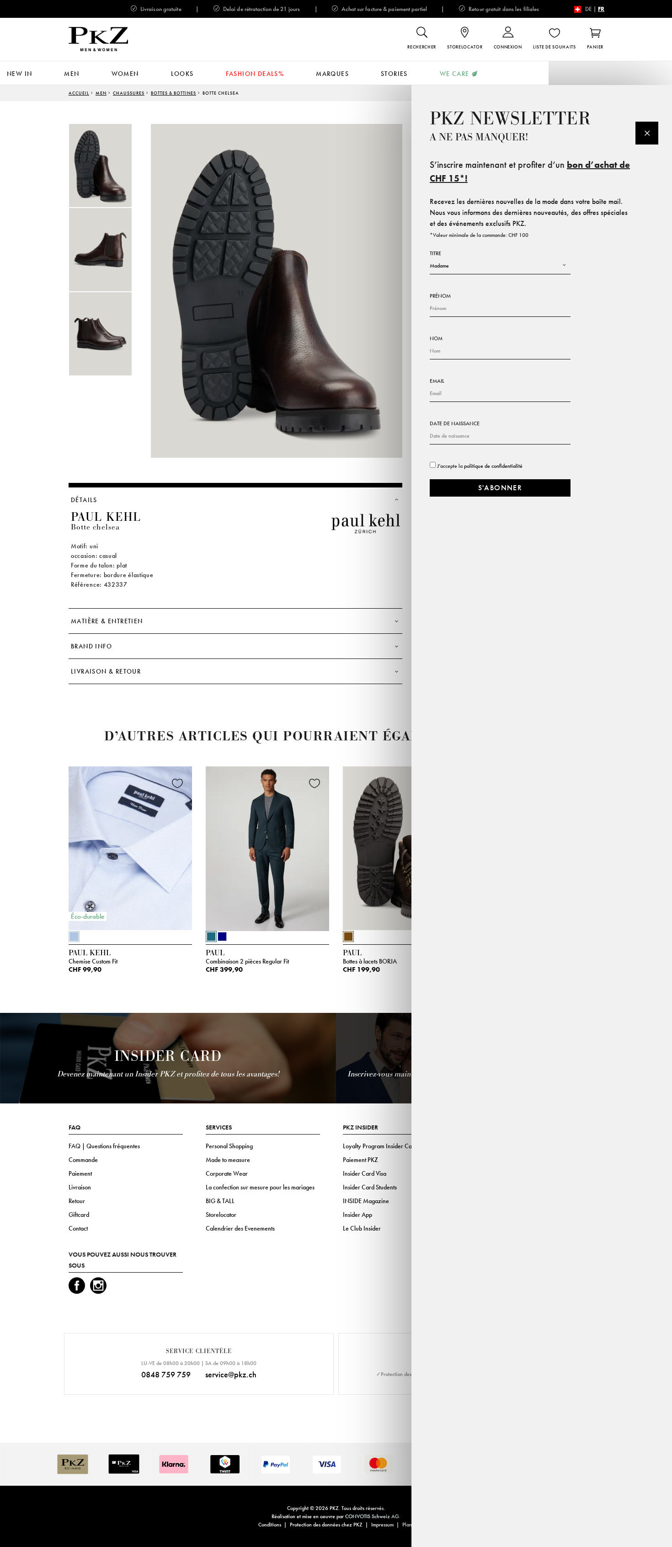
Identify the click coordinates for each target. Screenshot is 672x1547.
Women (125, 74)
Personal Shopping (229, 1146)
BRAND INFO (91, 646)
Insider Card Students (370, 1187)
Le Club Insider (362, 1228)
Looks (182, 74)
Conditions (269, 1524)
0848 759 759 (166, 1374)
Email (437, 381)
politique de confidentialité (493, 466)
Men (71, 74)
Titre (435, 253)
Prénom (440, 296)
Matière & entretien (107, 621)
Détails (84, 500)
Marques (332, 74)
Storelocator (221, 1214)
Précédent (45, 851)
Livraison (80, 1187)
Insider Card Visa (364, 1173)
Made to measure (228, 1160)
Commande (83, 1160)
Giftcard (79, 1214)
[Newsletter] (646, 133)
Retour (77, 1201)
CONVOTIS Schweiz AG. (372, 1516)
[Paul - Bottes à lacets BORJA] (404, 846)
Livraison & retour (106, 671)
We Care (454, 74)
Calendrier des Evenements (240, 1228)
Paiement (80, 1173)
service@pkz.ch (230, 1374)
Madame (439, 265)
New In (19, 74)
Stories (394, 74)
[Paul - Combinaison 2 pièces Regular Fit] (267, 846)
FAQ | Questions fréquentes (104, 1146)
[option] (109, 165)
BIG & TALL (220, 1201)
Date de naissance (455, 423)
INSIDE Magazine (366, 1201)
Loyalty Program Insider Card (380, 1146)
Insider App (357, 1214)
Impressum (382, 1524)
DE (588, 9)
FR (601, 9)
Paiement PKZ (360, 1160)
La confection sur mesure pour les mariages (260, 1187)
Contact (78, 1228)
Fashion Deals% (255, 74)
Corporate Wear (227, 1173)
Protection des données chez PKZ (326, 1524)
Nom (436, 338)
